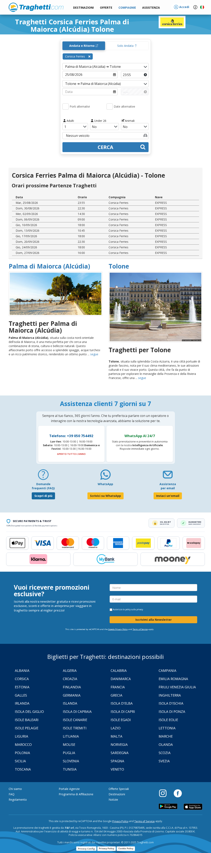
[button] (151, 7)
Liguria (21, 736)
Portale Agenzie (69, 789)
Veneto (117, 769)
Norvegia (119, 744)
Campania (167, 670)
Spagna (117, 761)
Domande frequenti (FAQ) (43, 486)
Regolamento (18, 799)
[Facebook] (178, 793)
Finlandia (72, 687)
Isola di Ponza (172, 711)
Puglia (69, 752)
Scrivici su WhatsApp (105, 496)
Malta (116, 736)
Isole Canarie (75, 719)
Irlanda (22, 703)
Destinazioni (117, 794)
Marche (166, 736)
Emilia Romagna (173, 678)
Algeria (70, 670)
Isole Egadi (121, 719)
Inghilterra (170, 695)
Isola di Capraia (77, 711)
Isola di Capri (123, 711)
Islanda (70, 703)
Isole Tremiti (75, 728)
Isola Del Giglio (29, 711)
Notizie (113, 799)
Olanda (166, 744)
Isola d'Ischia (171, 703)
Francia (118, 687)
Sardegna (120, 752)
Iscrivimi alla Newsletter (153, 620)
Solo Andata (125, 46)
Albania (22, 670)
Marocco (23, 744)
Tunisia (70, 769)
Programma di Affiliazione (76, 794)
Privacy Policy (120, 821)
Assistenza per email (167, 486)
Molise (69, 744)
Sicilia (20, 761)
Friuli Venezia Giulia (177, 687)
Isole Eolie (168, 719)
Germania (72, 695)
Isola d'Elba (122, 703)
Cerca (105, 147)
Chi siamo (15, 789)
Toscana (23, 769)
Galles (21, 695)
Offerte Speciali (119, 789)
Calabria (119, 670)
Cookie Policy (125, 848)
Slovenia (71, 761)
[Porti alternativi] (65, 106)
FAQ (11, 794)
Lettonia (167, 728)
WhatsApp (105, 484)
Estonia (22, 687)
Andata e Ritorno (82, 46)
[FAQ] (43, 476)
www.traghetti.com (36, 7)
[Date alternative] (110, 106)
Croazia (70, 678)
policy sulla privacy (134, 609)
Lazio (116, 728)
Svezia (164, 761)
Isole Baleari (27, 719)
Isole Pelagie (26, 728)
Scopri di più (43, 496)
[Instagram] (165, 793)
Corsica (22, 678)
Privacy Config (86, 848)
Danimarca (121, 678)
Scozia (165, 752)
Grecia (116, 695)
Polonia (22, 752)
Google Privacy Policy (118, 629)
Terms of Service (140, 629)
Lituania (71, 736)
